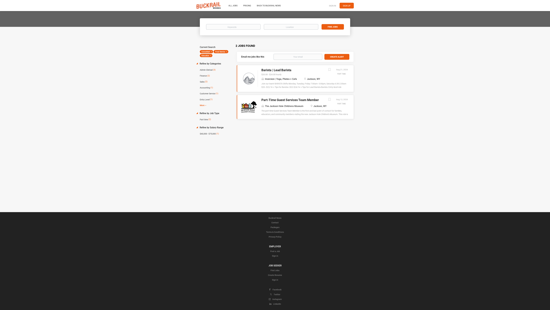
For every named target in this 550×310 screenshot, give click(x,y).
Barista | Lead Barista (276, 70)
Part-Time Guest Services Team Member (290, 100)
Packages (275, 227)
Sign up (346, 6)
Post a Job (275, 251)
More (202, 105)
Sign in (332, 6)
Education (205, 56)
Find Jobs (333, 27)
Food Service (220, 52)
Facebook (277, 289)
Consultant (206, 52)
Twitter (277, 294)
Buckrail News (275, 218)
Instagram (277, 299)
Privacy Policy (275, 237)
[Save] (329, 70)
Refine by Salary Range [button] (211, 127)
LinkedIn (277, 304)
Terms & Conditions (275, 232)
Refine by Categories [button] (210, 63)
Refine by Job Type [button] (209, 113)
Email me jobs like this (252, 56)
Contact (275, 222)
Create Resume (275, 275)
